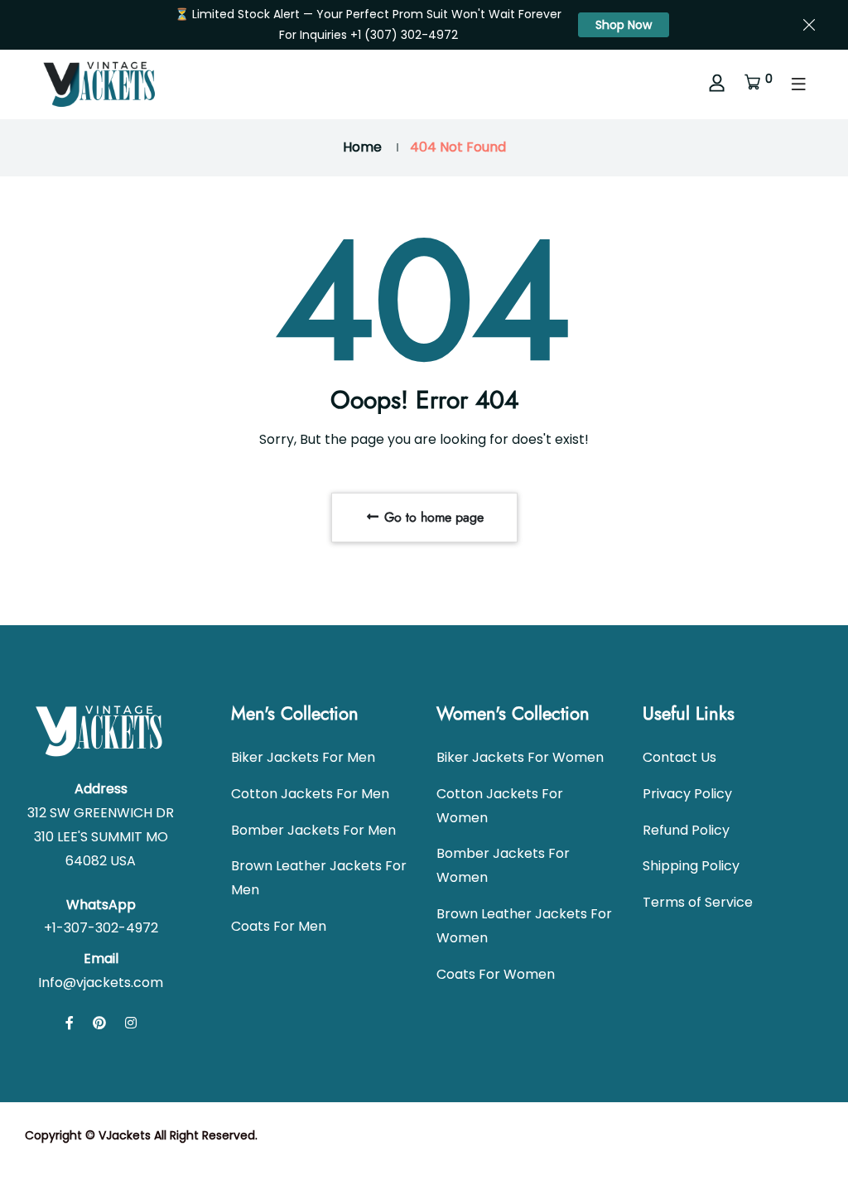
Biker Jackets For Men (303, 757)
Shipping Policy (691, 865)
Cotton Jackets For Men (310, 793)
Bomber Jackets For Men (313, 830)
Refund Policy (686, 830)
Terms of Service (698, 902)
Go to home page (432, 517)
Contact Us (679, 757)
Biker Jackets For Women (520, 757)
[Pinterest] (99, 1023)
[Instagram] (130, 1023)
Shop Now (623, 25)
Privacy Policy (687, 793)
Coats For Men (278, 926)
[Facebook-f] (69, 1023)
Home (362, 147)
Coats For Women (495, 974)
